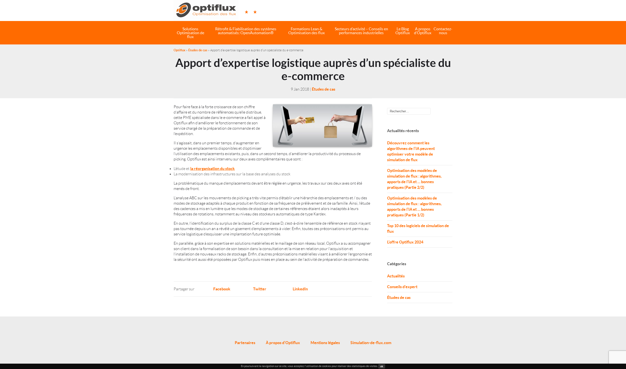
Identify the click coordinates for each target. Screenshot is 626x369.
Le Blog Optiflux (402, 31)
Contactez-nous (443, 31)
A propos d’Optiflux (422, 31)
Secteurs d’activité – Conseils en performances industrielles (361, 31)
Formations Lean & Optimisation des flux (306, 31)
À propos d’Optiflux (283, 342)
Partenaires (245, 342)
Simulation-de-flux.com (370, 342)
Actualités (396, 276)
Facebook (221, 289)
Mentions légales (325, 342)
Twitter (259, 289)
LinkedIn (300, 289)
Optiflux (179, 50)
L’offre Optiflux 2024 (405, 242)
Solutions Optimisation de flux (190, 33)
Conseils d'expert (402, 287)
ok (381, 366)
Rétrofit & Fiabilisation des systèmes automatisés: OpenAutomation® (245, 31)
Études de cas (197, 50)
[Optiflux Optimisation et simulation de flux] (206, 10)
